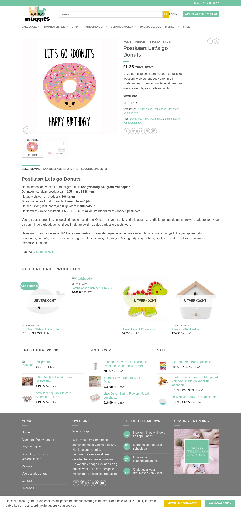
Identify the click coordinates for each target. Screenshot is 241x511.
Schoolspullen (122, 26)
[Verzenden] (166, 14)
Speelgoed (29, 26)
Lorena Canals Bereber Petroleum (92, 287)
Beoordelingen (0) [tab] (94, 168)
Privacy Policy (31, 446)
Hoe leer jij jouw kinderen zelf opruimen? (150, 434)
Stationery (173, 109)
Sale (186, 26)
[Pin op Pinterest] (147, 131)
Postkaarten (159, 109)
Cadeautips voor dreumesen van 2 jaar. (148, 471)
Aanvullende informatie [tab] (60, 168)
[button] (173, 14)
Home (127, 41)
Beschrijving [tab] (31, 168)
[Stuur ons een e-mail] (210, 3)
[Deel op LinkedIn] (154, 131)
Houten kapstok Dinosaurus (138, 329)
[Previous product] (216, 41)
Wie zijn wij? (80, 431)
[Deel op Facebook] (127, 131)
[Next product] (210, 41)
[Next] (111, 86)
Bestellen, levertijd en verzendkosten (36, 457)
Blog (196, 2)
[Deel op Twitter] (133, 131)
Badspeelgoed (150, 26)
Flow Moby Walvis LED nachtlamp (42, 329)
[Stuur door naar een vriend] (140, 131)
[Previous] (28, 86)
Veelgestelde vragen (35, 473)
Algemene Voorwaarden (38, 439)
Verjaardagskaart (132, 122)
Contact (27, 480)
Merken (170, 26)
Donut (133, 118)
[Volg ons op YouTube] (217, 3)
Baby (75, 26)
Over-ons (28, 488)
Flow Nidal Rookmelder (186, 329)
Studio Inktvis (160, 41)
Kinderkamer (94, 26)
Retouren (28, 466)
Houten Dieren (54, 26)
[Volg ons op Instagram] (207, 3)
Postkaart (143, 118)
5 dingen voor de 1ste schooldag (147, 446)
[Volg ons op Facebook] (203, 3)
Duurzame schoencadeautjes (145, 459)
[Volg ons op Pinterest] (214, 3)
